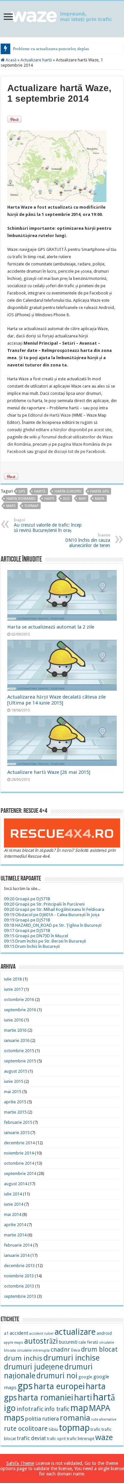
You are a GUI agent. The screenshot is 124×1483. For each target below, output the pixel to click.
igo (66, 499)
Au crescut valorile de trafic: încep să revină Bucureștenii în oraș (48, 525)
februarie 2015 (18, 1122)
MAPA (99, 499)
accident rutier (41, 1333)
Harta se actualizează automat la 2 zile (50, 627)
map (82, 499)
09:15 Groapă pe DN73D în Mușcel (36, 935)
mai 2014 (12, 1214)
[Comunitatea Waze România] (62, 15)
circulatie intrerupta (33, 1350)
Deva (75, 1350)
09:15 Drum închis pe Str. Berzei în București (45, 941)
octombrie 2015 (19, 1050)
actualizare (75, 1332)
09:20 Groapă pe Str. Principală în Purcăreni (44, 904)
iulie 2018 (13, 979)
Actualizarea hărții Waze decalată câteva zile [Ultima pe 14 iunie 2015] (56, 700)
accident (19, 1333)
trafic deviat (31, 1438)
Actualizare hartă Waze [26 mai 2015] (48, 772)
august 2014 (15, 1183)
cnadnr (60, 1349)
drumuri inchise (71, 1357)
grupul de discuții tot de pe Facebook (69, 451)
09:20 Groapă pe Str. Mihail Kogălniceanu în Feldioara (54, 909)
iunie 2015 (13, 1081)
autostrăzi (41, 1341)
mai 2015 (12, 1091)
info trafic (57, 1409)
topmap (31, 506)
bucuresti (68, 1342)
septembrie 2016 (20, 1009)
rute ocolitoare (26, 1428)
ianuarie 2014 (16, 1255)
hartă (40, 491)
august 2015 (15, 1071)
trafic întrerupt (80, 1438)
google (85, 1376)
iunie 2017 (13, 989)
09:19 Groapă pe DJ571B (27, 919)
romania (75, 1418)
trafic (96, 1429)
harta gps (99, 491)
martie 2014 (15, 1234)
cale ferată (88, 1342)
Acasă (11, 59)
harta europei (68, 491)
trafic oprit (56, 1438)
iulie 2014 (13, 1193)
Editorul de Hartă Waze (49, 415)
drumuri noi (56, 1375)
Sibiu (53, 1429)
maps (11, 506)
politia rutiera (42, 1418)
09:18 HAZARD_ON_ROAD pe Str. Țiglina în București (53, 925)
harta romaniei (20, 499)
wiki (33, 436)
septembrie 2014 (20, 1173)
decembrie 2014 (19, 1142)
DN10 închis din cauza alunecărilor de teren (87, 540)
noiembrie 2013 (19, 1275)
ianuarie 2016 (16, 1040)
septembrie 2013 (20, 1296)
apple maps (13, 1342)
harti (49, 499)
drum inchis (23, 1358)
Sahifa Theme (20, 1463)
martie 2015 (15, 1112)
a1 (6, 1333)
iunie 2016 (13, 1019)
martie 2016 (15, 1030)
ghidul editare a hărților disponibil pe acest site (67, 429)
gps (22, 491)
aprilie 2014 (15, 1224)
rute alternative (103, 1419)
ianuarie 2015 (16, 1132)
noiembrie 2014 (19, 1153)
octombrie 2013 (19, 1286)
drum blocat (99, 1349)
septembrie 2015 (20, 1060)
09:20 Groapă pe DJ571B (27, 898)
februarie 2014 (18, 1245)
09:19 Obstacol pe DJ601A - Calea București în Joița (52, 914)
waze (104, 1437)
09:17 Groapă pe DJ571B (27, 930)
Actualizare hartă (36, 59)
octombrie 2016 (19, 999)
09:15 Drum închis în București (32, 946)
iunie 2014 (13, 1204)
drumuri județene (33, 1366)
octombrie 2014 (19, 1163)
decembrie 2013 (19, 1265)
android (104, 1333)
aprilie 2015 (15, 1101)
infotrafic (30, 1408)
